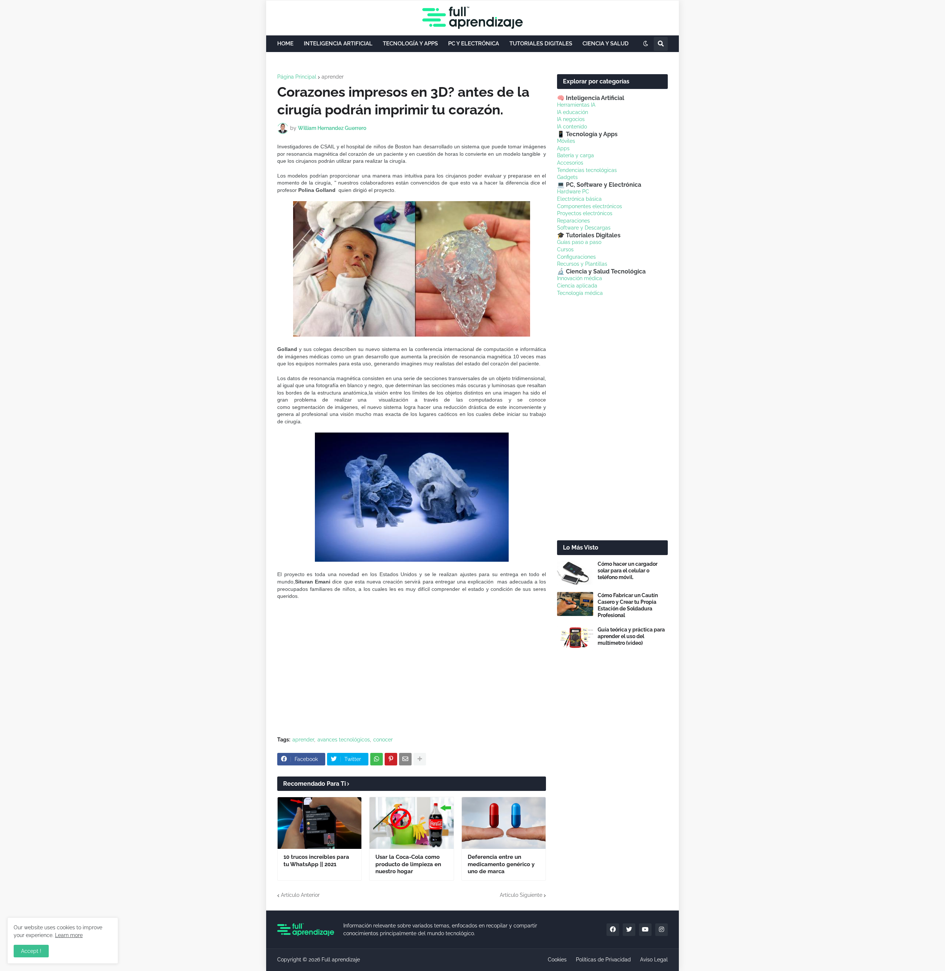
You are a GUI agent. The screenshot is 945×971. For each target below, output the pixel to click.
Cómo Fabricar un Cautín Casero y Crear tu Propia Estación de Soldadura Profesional (628, 605)
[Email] (405, 759)
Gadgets (567, 177)
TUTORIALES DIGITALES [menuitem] (540, 43)
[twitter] (629, 929)
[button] (646, 44)
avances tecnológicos (343, 740)
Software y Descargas (584, 228)
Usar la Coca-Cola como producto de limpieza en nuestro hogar (408, 864)
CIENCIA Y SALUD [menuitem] (606, 43)
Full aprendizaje (341, 960)
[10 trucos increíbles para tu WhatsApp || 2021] (319, 823)
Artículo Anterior (300, 895)
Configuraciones (576, 257)
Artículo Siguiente (521, 895)
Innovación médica (579, 278)
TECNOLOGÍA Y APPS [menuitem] (410, 43)
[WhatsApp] (376, 759)
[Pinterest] (391, 759)
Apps (563, 148)
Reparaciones (573, 221)
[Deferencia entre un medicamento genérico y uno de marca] (504, 823)
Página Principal (296, 76)
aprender (333, 76)
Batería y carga (575, 155)
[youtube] (645, 929)
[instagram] (661, 929)
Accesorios (570, 163)
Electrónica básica (579, 199)
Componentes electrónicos (589, 206)
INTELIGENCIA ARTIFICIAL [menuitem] (338, 43)
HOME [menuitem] (285, 43)
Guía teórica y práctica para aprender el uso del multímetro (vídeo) (631, 636)
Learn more (69, 935)
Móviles (566, 141)
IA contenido (572, 127)
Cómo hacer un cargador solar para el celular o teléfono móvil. (627, 570)
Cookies (557, 960)
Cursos (565, 249)
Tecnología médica (580, 293)
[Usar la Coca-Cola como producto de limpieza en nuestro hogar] (411, 823)
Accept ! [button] (31, 951)
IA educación (572, 112)
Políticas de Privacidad (603, 960)
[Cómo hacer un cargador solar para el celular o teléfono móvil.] (575, 573)
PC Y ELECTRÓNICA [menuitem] (473, 43)
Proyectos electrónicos (584, 213)
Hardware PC (573, 191)
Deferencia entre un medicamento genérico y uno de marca (501, 864)
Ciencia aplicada (577, 286)
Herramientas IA (576, 105)
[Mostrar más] (419, 759)
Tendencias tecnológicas (587, 170)
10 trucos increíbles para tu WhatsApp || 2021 (316, 861)
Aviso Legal (654, 960)
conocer (383, 740)
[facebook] (612, 929)
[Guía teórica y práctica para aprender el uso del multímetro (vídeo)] (575, 638)
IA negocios (571, 119)
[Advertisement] (411, 675)
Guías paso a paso (579, 242)
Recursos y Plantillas (582, 264)
